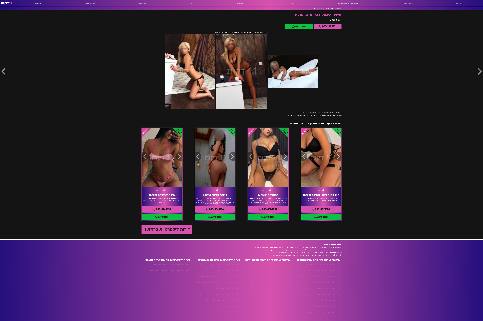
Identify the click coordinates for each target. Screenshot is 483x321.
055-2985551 (329, 26)
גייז (191, 3)
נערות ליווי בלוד (316, 282)
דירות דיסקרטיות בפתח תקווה (207, 282)
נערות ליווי (290, 3)
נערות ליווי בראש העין (331, 294)
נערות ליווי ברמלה (316, 300)
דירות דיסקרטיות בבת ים (230, 264)
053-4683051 (269, 209)
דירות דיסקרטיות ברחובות (230, 294)
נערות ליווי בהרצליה (332, 276)
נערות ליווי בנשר (253, 276)
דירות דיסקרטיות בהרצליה (229, 276)
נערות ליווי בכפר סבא (332, 282)
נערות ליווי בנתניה (333, 288)
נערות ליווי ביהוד (301, 276)
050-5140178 (163, 209)
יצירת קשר (38, 3)
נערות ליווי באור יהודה (331, 264)
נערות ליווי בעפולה (269, 282)
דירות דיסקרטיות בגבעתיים (208, 264)
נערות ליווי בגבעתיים (332, 270)
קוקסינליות (142, 3)
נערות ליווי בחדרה (264, 264)
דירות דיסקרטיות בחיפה (180, 264)
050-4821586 (322, 209)
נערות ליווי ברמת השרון (315, 306)
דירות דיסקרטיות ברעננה (205, 300)
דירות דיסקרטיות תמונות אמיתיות (348, 3)
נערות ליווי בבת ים (314, 264)
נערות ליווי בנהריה (283, 276)
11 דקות (458, 3)
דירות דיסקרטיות (407, 3)
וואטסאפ (300, 26)
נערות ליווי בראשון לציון (312, 294)
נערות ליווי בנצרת (267, 276)
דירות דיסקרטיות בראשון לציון (228, 288)
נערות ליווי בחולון (316, 276)
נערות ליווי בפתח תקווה (315, 288)
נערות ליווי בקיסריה (252, 282)
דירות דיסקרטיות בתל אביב (229, 306)
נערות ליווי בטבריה (267, 270)
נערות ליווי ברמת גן (333, 306)
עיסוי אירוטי (239, 3)
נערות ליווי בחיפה (283, 270)
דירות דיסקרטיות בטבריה (160, 264)
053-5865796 (216, 209)
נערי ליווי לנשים (90, 3)
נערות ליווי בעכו (284, 282)
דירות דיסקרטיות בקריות (159, 270)
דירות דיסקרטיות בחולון (208, 276)
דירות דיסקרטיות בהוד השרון (228, 270)
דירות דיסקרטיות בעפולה (180, 270)
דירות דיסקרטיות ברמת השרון (228, 300)
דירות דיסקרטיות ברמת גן (166, 229)
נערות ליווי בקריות (283, 288)
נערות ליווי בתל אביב (316, 312)
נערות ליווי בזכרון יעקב (281, 264)
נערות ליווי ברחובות (332, 300)
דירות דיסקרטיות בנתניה (230, 282)
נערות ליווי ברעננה (333, 312)
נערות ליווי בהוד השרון (314, 270)
